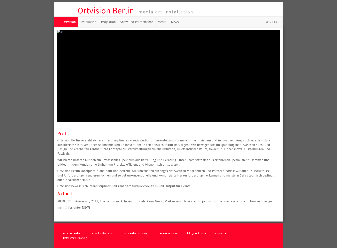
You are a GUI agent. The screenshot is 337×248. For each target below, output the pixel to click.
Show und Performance (136, 22)
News (175, 22)
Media (162, 22)
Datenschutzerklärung (75, 238)
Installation (88, 22)
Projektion (108, 22)
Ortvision (69, 22)
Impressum (221, 233)
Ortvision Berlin (106, 10)
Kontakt (272, 22)
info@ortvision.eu (197, 233)
